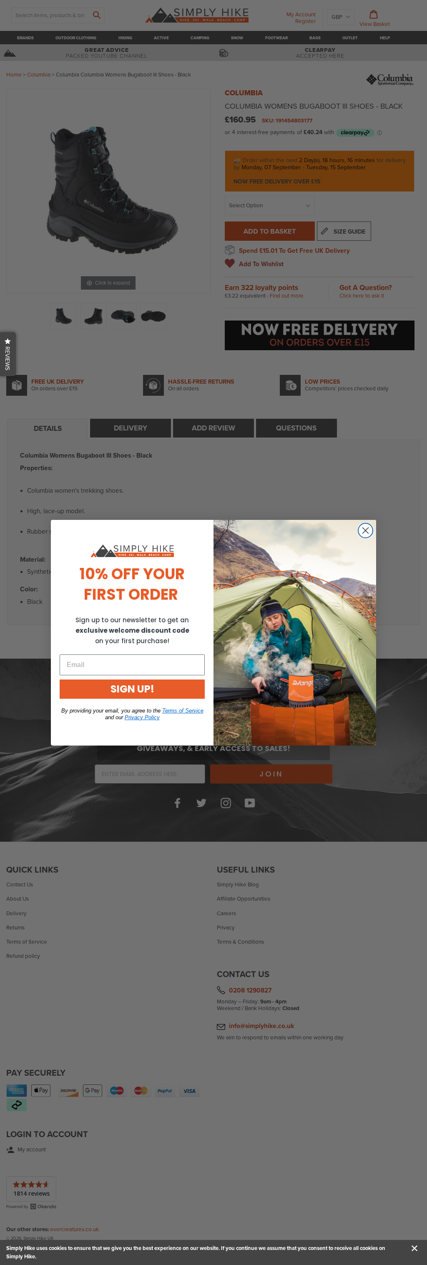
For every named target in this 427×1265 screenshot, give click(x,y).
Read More (51, 1256)
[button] (8, 354)
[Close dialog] (365, 530)
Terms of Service (182, 711)
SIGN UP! (132, 689)
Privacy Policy (142, 717)
